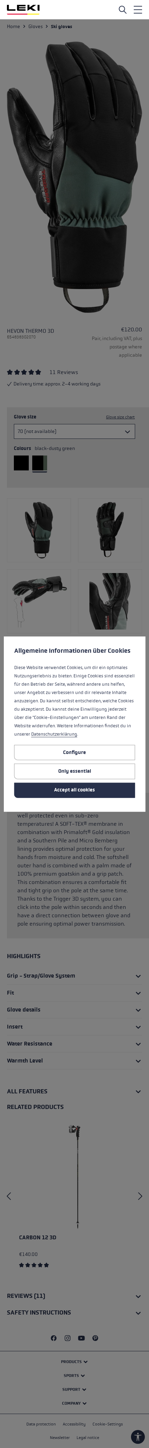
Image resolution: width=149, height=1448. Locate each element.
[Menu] (138, 10)
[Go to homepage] (23, 10)
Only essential (74, 771)
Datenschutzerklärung (54, 734)
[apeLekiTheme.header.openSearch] (123, 10)
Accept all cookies (74, 790)
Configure (74, 752)
